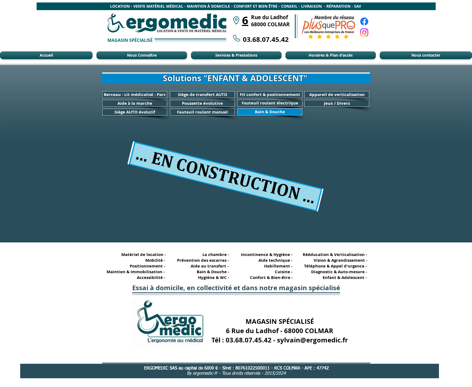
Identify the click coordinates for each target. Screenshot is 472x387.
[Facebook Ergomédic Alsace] (364, 21)
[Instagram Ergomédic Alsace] (364, 32)
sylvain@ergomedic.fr (312, 340)
